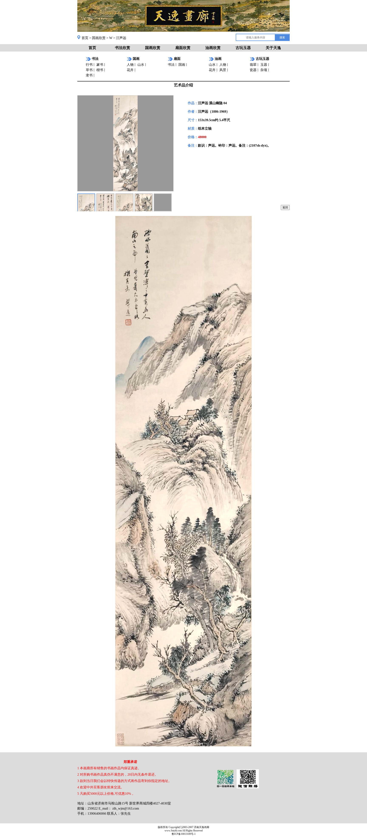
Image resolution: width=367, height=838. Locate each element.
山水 (140, 64)
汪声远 (121, 38)
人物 (130, 64)
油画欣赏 (213, 48)
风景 (222, 70)
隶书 (89, 75)
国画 (181, 64)
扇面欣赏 (183, 48)
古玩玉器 (243, 48)
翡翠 (253, 64)
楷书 (99, 70)
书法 (171, 64)
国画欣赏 (99, 38)
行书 (89, 64)
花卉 (130, 70)
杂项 (263, 70)
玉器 (263, 64)
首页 (85, 38)
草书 (89, 70)
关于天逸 (273, 48)
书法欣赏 (122, 48)
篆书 (99, 64)
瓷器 (253, 70)
